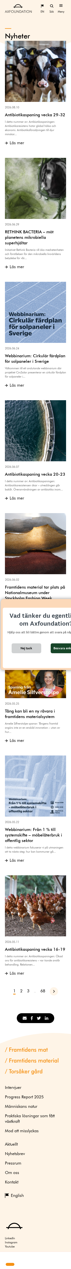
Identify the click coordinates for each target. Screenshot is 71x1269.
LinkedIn (10, 1238)
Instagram (11, 1242)
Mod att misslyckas (22, 1131)
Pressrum (13, 1163)
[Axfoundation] (18, 8)
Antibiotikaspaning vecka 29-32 (35, 115)
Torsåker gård (26, 1072)
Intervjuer (13, 1088)
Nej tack (26, 648)
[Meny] (61, 6)
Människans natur (21, 1107)
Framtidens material (34, 1061)
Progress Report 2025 (24, 1097)
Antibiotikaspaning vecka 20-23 (35, 475)
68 (42, 991)
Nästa (56, 991)
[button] (6, 1257)
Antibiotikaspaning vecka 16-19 (35, 950)
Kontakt (11, 1182)
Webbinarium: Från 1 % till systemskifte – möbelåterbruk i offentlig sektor (33, 835)
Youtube (10, 1246)
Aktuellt (11, 1144)
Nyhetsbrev (15, 1154)
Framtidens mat (28, 1050)
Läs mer (17, 143)
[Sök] (52, 6)
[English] (42, 6)
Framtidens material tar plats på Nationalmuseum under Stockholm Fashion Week (35, 593)
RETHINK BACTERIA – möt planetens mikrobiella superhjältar (29, 237)
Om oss (12, 1173)
